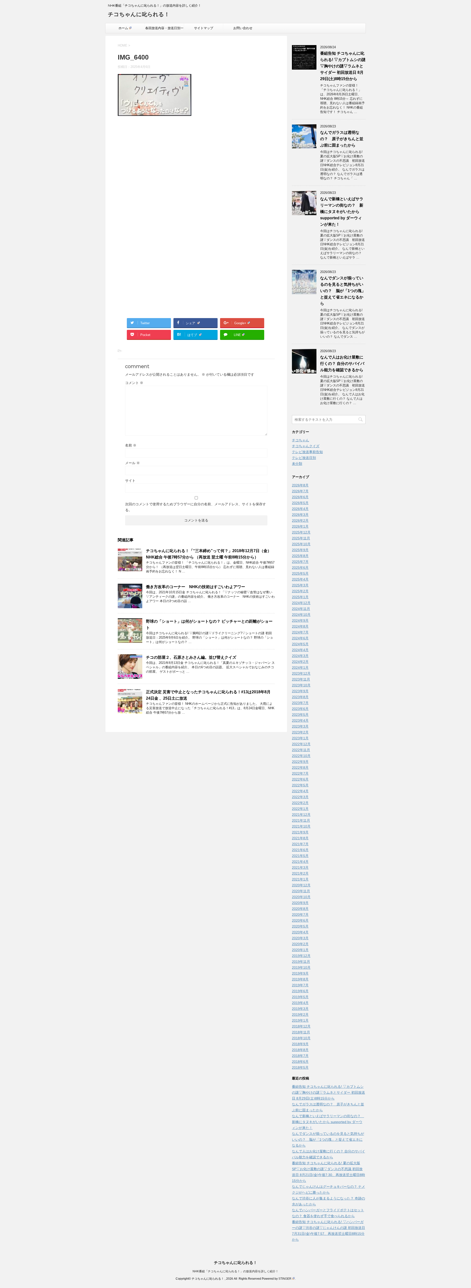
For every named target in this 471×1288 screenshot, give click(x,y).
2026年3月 (300, 515)
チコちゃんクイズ (305, 446)
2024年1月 (300, 667)
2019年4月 (300, 1003)
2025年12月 (301, 532)
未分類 (297, 464)
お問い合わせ (242, 28)
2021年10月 (301, 826)
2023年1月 (300, 738)
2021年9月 (300, 832)
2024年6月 (300, 638)
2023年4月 (300, 720)
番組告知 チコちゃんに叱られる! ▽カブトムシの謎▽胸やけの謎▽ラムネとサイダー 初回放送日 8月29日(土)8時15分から (343, 66)
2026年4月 (300, 509)
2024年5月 (300, 644)
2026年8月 (300, 485)
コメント (134, 383)
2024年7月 (300, 632)
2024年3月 (300, 656)
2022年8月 (300, 767)
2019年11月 (301, 962)
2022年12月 (301, 744)
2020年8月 (300, 909)
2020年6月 (300, 920)
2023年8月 (300, 697)
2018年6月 (300, 1062)
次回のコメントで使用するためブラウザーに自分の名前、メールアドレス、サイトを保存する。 (195, 507)
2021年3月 (300, 867)
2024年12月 (301, 603)
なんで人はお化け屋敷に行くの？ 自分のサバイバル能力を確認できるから (342, 363)
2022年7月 (300, 773)
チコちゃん (300, 440)
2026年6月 (300, 497)
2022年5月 (300, 785)
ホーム (123, 28)
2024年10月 (301, 615)
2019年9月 (300, 973)
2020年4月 (300, 932)
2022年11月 (301, 750)
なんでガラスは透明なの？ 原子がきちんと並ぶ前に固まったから (341, 138)
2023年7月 (300, 703)
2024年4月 (300, 650)
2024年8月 (300, 626)
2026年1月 (300, 526)
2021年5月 (300, 856)
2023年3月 (300, 726)
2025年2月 (300, 591)
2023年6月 (300, 709)
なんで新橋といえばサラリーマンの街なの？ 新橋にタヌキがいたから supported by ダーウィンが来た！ (341, 211)
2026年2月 (300, 520)
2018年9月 (300, 1044)
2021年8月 (300, 838)
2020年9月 (300, 903)
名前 (130, 445)
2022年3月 (300, 797)
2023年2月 (300, 732)
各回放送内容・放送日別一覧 (164, 29)
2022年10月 (301, 756)
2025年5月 (300, 573)
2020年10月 (301, 897)
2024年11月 (301, 609)
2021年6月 (300, 850)
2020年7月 (300, 914)
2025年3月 (300, 585)
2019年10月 (301, 967)
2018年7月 (300, 1056)
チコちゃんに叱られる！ (139, 14)
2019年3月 (300, 1009)
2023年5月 (300, 715)
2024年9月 (300, 620)
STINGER (284, 1278)
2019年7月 (300, 985)
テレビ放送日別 (304, 458)
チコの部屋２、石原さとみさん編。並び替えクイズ (191, 657)
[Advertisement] (196, 172)
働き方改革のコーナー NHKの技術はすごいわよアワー (195, 587)
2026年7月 (300, 491)
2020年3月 (300, 938)
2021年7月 (300, 844)
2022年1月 (300, 809)
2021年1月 (300, 879)
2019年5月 (300, 997)
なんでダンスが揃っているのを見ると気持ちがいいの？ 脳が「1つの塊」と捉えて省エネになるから (343, 291)
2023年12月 (301, 673)
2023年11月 (301, 679)
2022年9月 (300, 762)
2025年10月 (301, 544)
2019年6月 (300, 991)
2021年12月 (301, 815)
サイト (130, 481)
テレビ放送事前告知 (307, 452)
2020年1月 (300, 950)
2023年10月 (301, 685)
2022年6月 (300, 779)
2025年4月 (300, 579)
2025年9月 (300, 550)
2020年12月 (301, 885)
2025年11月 (301, 538)
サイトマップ (203, 28)
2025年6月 (300, 568)
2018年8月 (300, 1050)
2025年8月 (300, 556)
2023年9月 (300, 691)
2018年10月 (301, 1038)
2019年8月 (300, 979)
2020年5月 (300, 926)
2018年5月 (300, 1067)
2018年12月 (301, 1026)
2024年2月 (300, 662)
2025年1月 (300, 597)
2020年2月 (300, 944)
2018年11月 (301, 1032)
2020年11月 (301, 891)
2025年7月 (300, 562)
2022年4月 (300, 791)
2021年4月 (300, 862)
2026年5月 (300, 503)
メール (132, 463)
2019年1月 (300, 1020)
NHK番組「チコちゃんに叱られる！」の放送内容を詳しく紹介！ (235, 1271)
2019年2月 (300, 1014)
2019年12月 (301, 956)
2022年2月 (300, 803)
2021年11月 (301, 820)
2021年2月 (300, 873)
